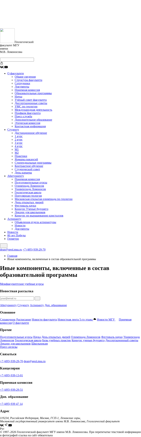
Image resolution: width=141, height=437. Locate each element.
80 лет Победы (16, 235)
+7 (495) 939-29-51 (11, 389)
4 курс (19, 146)
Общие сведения (25, 76)
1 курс (19, 136)
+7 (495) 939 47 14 (11, 403)
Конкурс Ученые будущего (31, 209)
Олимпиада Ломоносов (29, 185)
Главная (12, 255)
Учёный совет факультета (31, 99)
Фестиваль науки (25, 205)
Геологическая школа (28, 192)
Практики (21, 156)
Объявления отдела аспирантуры (35, 222)
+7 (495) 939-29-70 (34, 249)
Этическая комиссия (27, 123)
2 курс (19, 139)
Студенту (13, 129)
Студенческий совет (27, 169)
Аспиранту (14, 218)
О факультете (15, 73)
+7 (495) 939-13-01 (11, 375)
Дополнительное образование (33, 119)
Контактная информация (30, 126)
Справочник (8, 319)
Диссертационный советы (121, 340)
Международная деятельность (33, 109)
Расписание (23, 319)
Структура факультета (28, 80)
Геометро (13, 238)
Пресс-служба (23, 116)
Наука (18, 96)
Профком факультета (28, 113)
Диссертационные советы (31, 103)
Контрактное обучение (29, 166)
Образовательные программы (33, 93)
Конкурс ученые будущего (88, 340)
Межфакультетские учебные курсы (22, 283)
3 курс (19, 142)
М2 (17, 152)
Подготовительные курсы (31, 182)
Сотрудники (22, 83)
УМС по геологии (26, 106)
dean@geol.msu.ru (11, 249)
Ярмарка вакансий (26, 159)
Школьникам (39, 343)
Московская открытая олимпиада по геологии (44, 199)
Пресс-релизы (8, 346)
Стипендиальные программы (33, 162)
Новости (20, 225)
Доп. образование (56, 305)
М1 (17, 149)
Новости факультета (44, 319)
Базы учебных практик (56, 340)
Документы (22, 86)
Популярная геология (28, 195)
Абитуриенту (15, 175)
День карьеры (23, 172)
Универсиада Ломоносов (30, 189)
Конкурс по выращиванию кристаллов (39, 215)
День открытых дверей (29, 202)
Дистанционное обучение (31, 132)
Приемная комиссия (27, 89)
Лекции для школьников (30, 212)
